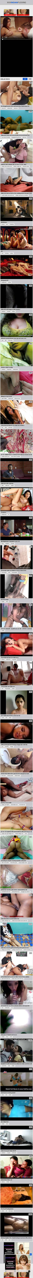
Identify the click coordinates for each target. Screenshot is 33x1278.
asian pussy (17, 398)
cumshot (14, 659)
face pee (4, 775)
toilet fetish (17, 775)
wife (6, 427)
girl (5, 340)
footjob (8, 311)
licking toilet (10, 775)
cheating (12, 224)
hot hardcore (22, 804)
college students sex (17, 949)
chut (11, 1036)
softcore (7, 485)
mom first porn (13, 862)
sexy (3, 1094)
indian (11, 253)
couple (8, 1152)
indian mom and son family (22, 195)
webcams (10, 340)
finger (3, 601)
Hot (25, 79)
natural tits (9, 108)
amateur (3, 311)
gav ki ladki (4, 398)
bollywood (4, 282)
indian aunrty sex (5, 456)
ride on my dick (5, 862)
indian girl (10, 398)
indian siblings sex (6, 920)
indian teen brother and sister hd (19, 920)
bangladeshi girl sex (16, 137)
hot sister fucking (6, 137)
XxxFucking (16, 2)
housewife (4, 572)
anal (9, 1239)
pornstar (10, 427)
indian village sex (19, 833)
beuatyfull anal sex (6, 891)
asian (10, 717)
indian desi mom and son (17, 978)
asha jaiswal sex (15, 891)
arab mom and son (6, 978)
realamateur (15, 369)
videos (3, 1181)
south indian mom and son (8, 195)
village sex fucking (6, 949)
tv (8, 514)
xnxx (26, 833)
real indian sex (14, 804)
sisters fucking (27, 949)
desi (7, 601)
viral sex (24, 137)
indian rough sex (17, 166)
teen (3, 543)
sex (2, 253)
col (12, 1007)
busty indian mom (23, 862)
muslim (12, 543)
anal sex (16, 108)
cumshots (4, 1065)
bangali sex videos (25, 891)
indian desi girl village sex (8, 833)
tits (2, 427)
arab (9, 1065)
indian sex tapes (5, 804)
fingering (9, 369)
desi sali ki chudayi (15, 456)
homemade (14, 572)
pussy (3, 224)
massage (11, 1210)
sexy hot (4, 108)
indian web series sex (7, 166)
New (30, 79)
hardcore (8, 659)
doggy (11, 746)
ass (7, 224)
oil (6, 1210)
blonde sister (26, 166)
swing (9, 282)
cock (3, 717)
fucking (6, 253)
